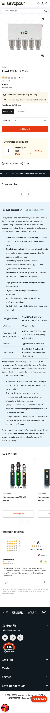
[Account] (42, 4)
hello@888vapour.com (11, 630)
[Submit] (45, 11)
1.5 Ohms (20, 111)
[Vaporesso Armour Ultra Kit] (18, 475)
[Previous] (21, 194)
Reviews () (6, 81)
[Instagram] (13, 637)
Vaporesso (7, 493)
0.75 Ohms (7, 111)
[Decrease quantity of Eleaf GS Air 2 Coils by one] (15, 120)
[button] (46, 4)
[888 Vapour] (16, 3)
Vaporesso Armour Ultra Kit (15, 497)
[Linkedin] (20, 637)
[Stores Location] (38, 4)
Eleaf (4, 67)
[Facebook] (5, 637)
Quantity (6, 120)
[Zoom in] (43, 55)
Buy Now (38, 151)
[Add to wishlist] (43, 19)
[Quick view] (21, 487)
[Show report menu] (44, 582)
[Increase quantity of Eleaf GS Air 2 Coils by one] (45, 120)
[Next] (28, 194)
